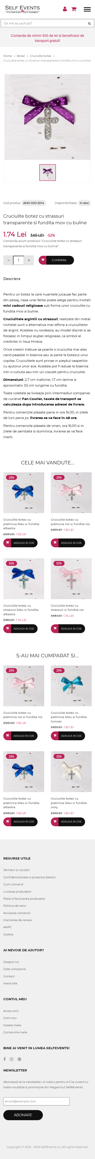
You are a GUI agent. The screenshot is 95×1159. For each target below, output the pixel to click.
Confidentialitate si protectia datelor (29, 877)
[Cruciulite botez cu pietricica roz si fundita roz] (71, 492)
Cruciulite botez (41, 56)
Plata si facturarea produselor (24, 898)
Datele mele (12, 1025)
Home (7, 56)
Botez (21, 56)
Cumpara (59, 260)
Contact (9, 976)
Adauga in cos (23, 542)
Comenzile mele (15, 1032)
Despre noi (11, 962)
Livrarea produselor (17, 891)
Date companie (14, 969)
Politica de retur (14, 905)
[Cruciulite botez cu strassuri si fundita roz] (71, 578)
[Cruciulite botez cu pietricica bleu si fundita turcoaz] (71, 685)
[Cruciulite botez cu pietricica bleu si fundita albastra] (23, 492)
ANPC (7, 927)
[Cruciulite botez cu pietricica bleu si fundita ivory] (71, 771)
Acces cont (11, 1011)
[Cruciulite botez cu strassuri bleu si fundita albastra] (23, 578)
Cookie (8, 934)
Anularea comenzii (17, 913)
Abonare (23, 1115)
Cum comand (13, 884)
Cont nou (10, 1018)
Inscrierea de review (17, 920)
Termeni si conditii (16, 870)
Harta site (10, 983)
